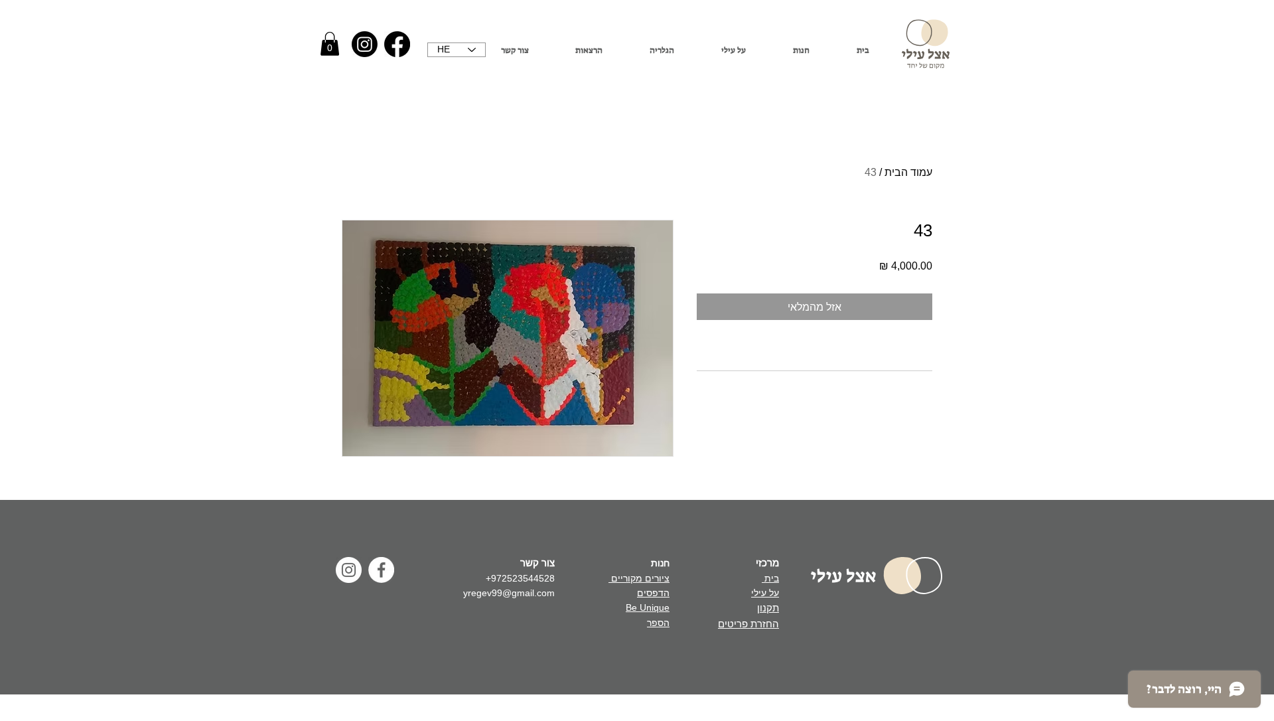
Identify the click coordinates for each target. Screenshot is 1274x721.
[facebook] (381, 570)
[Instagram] (365, 44)
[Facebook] (397, 44)
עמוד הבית (908, 172)
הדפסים (653, 593)
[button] (330, 44)
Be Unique (648, 607)
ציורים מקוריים (639, 578)
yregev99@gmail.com (509, 593)
